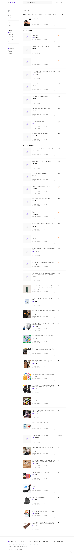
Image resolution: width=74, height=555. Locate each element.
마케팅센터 (53, 541)
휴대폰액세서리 (46, 24)
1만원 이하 (11, 34)
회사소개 (16, 541)
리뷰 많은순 (40, 14)
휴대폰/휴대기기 (39, 24)
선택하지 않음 (11, 48)
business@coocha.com (43, 547)
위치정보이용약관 (37, 541)
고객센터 (22, 541)
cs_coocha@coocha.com (30, 547)
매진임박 (10, 51)
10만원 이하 (11, 37)
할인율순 (36, 14)
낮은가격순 (49, 14)
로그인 (57, 2)
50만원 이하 (11, 39)
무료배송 (10, 50)
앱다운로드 (11, 541)
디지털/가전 (11, 17)
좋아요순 (45, 14)
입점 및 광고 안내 (60, 541)
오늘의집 (9, 25)
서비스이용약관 (29, 541)
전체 (10, 32)
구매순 (32, 14)
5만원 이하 (11, 36)
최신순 (29, 14)
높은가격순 (54, 14)
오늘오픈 (10, 53)
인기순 (25, 14)
